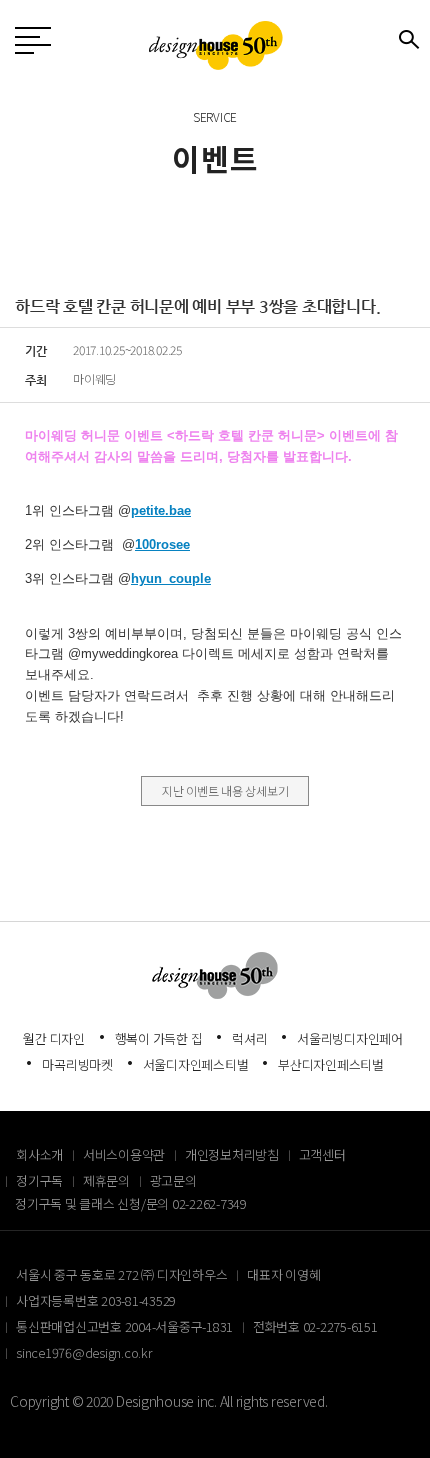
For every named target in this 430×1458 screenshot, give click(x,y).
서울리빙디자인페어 (350, 1038)
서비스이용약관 (124, 1154)
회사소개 (39, 1154)
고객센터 (322, 1154)
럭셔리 (249, 1038)
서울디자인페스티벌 (196, 1064)
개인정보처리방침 (232, 1154)
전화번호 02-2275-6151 (315, 1326)
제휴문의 (106, 1180)
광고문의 (173, 1180)
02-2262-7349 (209, 1203)
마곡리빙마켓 (77, 1064)
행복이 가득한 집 (159, 1038)
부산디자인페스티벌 (331, 1064)
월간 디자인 (54, 1038)
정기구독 (39, 1180)
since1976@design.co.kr (84, 1352)
